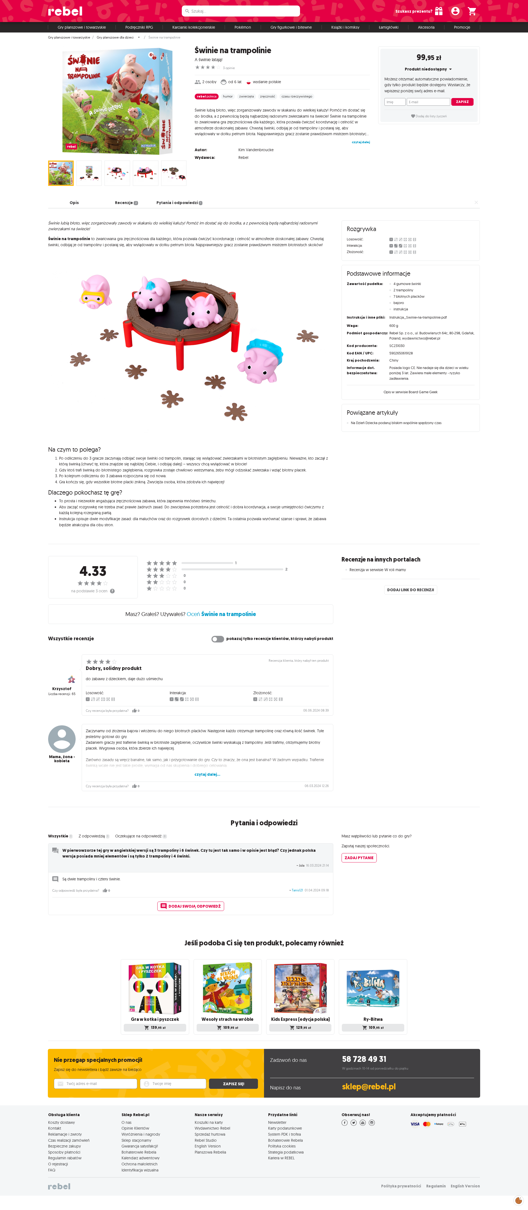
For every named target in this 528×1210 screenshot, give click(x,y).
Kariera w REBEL (281, 1157)
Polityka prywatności (401, 1186)
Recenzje (125, 202)
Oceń (221, 614)
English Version (208, 1146)
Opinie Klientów (135, 1128)
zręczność (267, 96)
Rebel (243, 157)
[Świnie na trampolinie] (117, 101)
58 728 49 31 (364, 1059)
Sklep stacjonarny (136, 1140)
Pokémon (243, 27)
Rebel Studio (206, 1140)
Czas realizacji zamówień (69, 1140)
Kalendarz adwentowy (141, 1157)
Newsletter (277, 1122)
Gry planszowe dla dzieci (115, 37)
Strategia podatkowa (286, 1152)
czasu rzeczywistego (297, 96)
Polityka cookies (282, 1146)
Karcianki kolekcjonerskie (193, 27)
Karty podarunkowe (285, 1128)
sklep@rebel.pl (369, 1086)
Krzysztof (62, 688)
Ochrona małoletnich (140, 1164)
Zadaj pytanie (359, 858)
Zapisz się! (233, 1084)
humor (228, 96)
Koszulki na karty (209, 1122)
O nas (126, 1122)
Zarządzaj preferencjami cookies (519, 1199)
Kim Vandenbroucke (256, 149)
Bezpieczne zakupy (64, 1146)
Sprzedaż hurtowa (210, 1134)
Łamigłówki (388, 27)
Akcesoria (426, 27)
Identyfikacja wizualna (140, 1170)
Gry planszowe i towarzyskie (82, 27)
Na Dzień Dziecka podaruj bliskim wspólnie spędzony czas (396, 422)
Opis (74, 202)
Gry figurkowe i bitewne (291, 27)
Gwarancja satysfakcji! (140, 1146)
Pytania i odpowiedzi (178, 202)
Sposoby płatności (64, 1152)
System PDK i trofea (284, 1134)
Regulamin (436, 1186)
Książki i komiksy (345, 27)
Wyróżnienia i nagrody (141, 1134)
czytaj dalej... (207, 774)
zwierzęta (246, 96)
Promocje (462, 27)
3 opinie (229, 68)
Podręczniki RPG (139, 27)
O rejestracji (58, 1164)
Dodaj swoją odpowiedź (195, 906)
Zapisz (462, 101)
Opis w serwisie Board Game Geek (411, 392)
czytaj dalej (361, 142)
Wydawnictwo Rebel (212, 1128)
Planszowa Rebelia (210, 1152)
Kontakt (54, 1128)
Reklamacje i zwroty (65, 1134)
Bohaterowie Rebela (139, 1152)
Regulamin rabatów (64, 1157)
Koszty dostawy (61, 1122)
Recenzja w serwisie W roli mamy (378, 569)
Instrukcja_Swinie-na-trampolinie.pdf (418, 317)
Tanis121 (297, 890)
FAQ (51, 1170)
